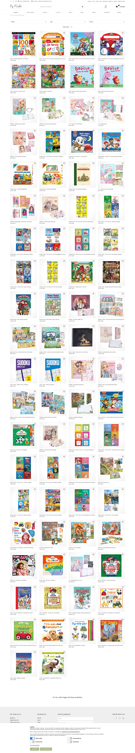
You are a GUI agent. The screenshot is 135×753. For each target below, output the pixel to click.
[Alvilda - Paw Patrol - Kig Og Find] (52, 76)
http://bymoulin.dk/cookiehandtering (71, 731)
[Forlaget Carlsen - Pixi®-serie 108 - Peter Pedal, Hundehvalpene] (82, 207)
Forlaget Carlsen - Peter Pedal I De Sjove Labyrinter (49, 319)
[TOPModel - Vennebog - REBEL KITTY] (82, 304)
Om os (93, 1)
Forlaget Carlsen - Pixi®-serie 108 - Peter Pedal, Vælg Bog (50, 286)
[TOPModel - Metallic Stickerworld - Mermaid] (52, 402)
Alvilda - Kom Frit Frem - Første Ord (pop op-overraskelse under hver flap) (23, 645)
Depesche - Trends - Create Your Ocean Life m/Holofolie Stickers (51, 352)
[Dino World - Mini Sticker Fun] (111, 467)
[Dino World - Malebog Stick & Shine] (52, 533)
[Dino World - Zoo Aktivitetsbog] (82, 533)
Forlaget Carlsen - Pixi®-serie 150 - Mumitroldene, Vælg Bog (109, 254)
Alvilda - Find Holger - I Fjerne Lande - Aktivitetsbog (49, 612)
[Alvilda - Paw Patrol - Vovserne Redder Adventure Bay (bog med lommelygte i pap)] (111, 402)
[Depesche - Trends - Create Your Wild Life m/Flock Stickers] (23, 337)
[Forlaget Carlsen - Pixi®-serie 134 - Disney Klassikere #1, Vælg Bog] (82, 500)
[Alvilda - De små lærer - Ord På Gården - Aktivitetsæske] (111, 598)
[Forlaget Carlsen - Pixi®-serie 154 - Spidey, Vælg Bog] (23, 272)
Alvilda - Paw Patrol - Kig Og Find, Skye (17, 91)
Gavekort (107, 12)
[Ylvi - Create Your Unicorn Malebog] (82, 109)
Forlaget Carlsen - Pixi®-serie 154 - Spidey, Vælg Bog (20, 286)
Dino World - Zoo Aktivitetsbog (75, 547)
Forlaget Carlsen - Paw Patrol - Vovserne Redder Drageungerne (110, 156)
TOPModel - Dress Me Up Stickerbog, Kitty (47, 221)
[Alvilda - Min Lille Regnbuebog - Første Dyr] (82, 630)
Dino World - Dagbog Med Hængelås (76, 417)
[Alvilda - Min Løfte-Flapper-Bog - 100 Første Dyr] (23, 44)
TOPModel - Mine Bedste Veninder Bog (76, 384)
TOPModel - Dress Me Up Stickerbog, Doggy (47, 449)
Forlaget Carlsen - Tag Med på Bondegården (47, 189)
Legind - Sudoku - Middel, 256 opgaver (46, 384)
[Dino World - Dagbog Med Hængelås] (82, 402)
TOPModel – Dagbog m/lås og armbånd (17, 123)
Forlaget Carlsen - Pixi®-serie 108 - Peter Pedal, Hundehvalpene (81, 221)
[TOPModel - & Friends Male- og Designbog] (23, 565)
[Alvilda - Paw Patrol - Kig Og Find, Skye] (23, 76)
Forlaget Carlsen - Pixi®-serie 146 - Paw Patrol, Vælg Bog (50, 515)
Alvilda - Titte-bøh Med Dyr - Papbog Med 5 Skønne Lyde (50, 678)
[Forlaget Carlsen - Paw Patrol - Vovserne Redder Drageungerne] (111, 141)
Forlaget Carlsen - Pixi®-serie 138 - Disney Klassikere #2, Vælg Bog (82, 482)
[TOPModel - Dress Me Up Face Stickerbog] (23, 141)
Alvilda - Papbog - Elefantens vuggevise (17, 678)
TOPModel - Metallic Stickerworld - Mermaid (47, 417)
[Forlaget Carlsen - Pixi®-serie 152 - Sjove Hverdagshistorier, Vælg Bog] (52, 239)
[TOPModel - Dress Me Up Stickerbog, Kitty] (52, 207)
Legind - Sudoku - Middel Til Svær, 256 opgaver (19, 384)
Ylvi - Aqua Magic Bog (102, 123)
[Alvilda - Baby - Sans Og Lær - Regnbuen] (52, 565)
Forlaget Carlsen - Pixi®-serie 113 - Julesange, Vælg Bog (109, 221)
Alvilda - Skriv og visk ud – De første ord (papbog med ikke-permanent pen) (52, 58)
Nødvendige (32, 738)
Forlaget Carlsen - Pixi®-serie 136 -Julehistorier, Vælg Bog (21, 254)
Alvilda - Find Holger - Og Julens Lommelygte (106, 580)
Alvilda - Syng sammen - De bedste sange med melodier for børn (110, 645)
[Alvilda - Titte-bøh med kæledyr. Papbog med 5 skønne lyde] (52, 630)
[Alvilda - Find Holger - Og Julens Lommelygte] (111, 565)
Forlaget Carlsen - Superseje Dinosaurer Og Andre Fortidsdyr (109, 286)
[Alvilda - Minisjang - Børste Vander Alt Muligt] (82, 76)
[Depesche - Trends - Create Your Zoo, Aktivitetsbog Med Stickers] (23, 402)
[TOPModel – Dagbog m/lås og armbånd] (23, 109)
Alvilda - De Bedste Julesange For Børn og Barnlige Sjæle (80, 612)
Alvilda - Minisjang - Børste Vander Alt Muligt (77, 91)
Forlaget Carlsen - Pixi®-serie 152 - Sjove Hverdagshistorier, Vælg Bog (52, 254)
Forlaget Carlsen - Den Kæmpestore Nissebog (77, 189)
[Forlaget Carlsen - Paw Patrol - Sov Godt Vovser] (82, 141)
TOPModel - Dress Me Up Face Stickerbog (18, 156)
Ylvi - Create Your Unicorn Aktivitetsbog (105, 189)
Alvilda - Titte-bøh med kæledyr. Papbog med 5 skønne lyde (50, 645)
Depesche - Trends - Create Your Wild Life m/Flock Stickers (21, 352)
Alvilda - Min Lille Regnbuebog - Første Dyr (77, 645)
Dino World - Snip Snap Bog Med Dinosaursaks (107, 547)
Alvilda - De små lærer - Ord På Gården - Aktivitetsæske (109, 612)
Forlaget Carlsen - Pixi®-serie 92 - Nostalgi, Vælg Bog (20, 515)
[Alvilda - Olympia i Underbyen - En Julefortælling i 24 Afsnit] (23, 598)
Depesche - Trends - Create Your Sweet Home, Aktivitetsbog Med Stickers (111, 319)
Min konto (105, 1)
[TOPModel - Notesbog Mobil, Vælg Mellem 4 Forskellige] (23, 207)
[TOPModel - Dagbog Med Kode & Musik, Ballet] (111, 337)
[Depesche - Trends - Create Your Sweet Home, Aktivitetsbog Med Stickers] (111, 304)
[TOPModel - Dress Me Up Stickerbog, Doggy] (52, 435)
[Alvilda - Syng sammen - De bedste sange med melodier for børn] (111, 630)
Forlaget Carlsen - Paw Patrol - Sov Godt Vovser (78, 156)
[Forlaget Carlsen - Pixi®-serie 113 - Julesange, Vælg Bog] (111, 207)
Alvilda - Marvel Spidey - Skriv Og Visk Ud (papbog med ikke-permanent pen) (111, 58)
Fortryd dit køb (121, 1)
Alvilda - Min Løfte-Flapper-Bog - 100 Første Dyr (19, 58)
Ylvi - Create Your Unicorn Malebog (75, 123)
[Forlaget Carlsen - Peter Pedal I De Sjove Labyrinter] (52, 304)
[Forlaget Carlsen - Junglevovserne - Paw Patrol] (82, 272)
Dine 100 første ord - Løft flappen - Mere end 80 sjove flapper (21, 547)
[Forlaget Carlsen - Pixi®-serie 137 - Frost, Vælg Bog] (111, 500)
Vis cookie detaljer (34, 745)
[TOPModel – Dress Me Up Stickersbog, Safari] (52, 109)
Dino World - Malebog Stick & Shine (46, 547)
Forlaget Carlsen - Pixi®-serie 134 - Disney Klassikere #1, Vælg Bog (82, 515)
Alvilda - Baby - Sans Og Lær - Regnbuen (47, 580)
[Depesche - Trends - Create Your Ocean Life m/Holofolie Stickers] (52, 337)
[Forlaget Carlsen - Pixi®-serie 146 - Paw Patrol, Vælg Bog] (52, 500)
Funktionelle (32, 741)
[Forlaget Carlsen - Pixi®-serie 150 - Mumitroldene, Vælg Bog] (111, 239)
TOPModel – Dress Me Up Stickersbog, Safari (47, 123)
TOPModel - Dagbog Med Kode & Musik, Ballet (107, 352)
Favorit (115, 1)
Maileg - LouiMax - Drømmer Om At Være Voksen (78, 352)
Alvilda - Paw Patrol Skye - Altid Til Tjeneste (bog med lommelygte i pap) (82, 58)
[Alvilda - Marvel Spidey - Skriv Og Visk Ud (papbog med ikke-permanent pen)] (111, 44)
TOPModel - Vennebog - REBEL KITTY (76, 319)
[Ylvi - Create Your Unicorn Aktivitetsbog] (111, 174)
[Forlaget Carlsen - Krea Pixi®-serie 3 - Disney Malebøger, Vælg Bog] (82, 239)
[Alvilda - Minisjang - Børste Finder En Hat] (111, 76)
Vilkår (97, 1)
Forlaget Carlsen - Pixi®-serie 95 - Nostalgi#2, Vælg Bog (50, 482)
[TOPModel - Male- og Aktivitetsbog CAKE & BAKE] (111, 370)
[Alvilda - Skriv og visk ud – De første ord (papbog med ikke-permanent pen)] (52, 44)
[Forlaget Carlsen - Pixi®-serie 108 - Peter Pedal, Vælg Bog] (52, 272)
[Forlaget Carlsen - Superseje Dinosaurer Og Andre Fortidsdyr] (111, 272)
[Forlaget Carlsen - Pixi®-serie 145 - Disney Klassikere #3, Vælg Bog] (111, 435)
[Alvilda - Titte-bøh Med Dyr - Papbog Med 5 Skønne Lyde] (52, 663)
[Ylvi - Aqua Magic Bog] (111, 109)
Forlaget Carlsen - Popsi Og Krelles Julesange (18, 319)
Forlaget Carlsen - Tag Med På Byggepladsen (18, 189)
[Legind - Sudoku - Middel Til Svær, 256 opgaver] (23, 370)
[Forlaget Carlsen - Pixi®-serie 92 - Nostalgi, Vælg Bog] (23, 500)
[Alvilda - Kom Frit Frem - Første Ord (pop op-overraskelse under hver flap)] (23, 630)
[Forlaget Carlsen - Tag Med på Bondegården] (52, 174)
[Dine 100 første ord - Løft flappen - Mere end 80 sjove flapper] (23, 533)
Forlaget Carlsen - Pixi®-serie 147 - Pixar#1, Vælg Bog (20, 482)
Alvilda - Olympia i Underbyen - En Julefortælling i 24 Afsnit (21, 612)
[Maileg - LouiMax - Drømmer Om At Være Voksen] (82, 337)
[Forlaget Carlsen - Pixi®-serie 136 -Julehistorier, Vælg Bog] (23, 239)
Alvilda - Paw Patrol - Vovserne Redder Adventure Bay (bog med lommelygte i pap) (111, 417)
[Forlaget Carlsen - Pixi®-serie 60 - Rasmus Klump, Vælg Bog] (52, 141)
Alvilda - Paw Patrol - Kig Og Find (45, 91)
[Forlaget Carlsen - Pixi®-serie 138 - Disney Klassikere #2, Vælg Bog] (82, 467)
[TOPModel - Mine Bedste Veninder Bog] (82, 370)
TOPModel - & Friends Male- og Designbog (18, 580)
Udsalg (119, 12)
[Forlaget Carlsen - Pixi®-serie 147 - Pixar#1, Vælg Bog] (23, 467)
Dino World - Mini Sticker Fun (103, 482)
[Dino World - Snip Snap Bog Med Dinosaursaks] (111, 533)
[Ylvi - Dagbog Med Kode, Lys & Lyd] (82, 565)
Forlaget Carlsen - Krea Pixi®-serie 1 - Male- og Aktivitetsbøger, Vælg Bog (82, 449)
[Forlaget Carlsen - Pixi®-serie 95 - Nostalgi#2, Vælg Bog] (52, 467)
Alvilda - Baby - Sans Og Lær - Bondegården (18, 449)
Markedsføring (70, 738)
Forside (89, 1)
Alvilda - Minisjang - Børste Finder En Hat (106, 91)
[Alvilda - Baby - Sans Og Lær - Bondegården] (23, 435)
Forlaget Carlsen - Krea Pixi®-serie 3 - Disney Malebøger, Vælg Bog (82, 254)
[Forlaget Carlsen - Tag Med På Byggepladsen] (23, 174)
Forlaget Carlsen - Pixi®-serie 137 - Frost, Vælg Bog (108, 515)
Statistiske (70, 741)
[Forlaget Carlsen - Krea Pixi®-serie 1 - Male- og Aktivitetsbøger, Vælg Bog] (82, 435)
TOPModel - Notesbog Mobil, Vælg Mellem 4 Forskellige (20, 221)
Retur (100, 1)
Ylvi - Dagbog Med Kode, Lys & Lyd (75, 580)
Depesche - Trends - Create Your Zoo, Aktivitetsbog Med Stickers (22, 417)
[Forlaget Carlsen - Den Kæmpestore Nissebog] (82, 174)
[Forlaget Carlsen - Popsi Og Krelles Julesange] (23, 304)
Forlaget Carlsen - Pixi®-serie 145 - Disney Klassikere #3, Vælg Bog (111, 449)
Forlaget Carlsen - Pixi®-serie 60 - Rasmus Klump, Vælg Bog (51, 156)
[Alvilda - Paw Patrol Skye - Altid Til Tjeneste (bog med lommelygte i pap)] (82, 44)
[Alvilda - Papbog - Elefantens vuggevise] (23, 663)
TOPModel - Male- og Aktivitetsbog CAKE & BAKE (107, 384)
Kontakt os (110, 1)
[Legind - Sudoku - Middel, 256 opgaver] (52, 370)
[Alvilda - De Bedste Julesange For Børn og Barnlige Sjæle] (82, 598)
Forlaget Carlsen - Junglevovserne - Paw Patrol (77, 286)
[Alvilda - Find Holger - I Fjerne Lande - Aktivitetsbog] (52, 598)
